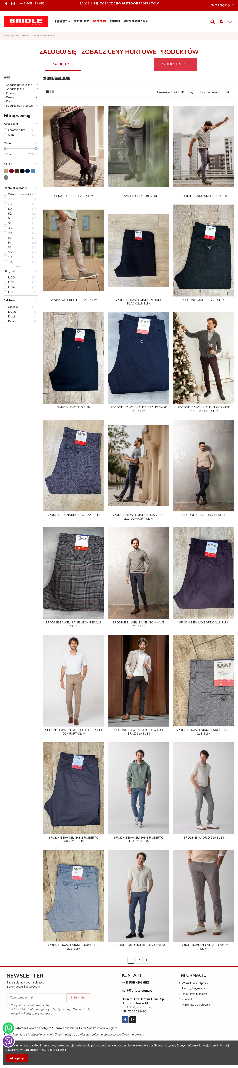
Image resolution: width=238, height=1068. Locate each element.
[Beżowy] (6, 171)
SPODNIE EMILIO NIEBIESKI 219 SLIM (138, 945)
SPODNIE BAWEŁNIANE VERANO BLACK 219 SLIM (139, 302)
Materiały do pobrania (196, 1005)
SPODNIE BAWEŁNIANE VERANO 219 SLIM (204, 947)
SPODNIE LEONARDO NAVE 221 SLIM (73, 515)
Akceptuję (17, 1058)
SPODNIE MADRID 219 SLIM (204, 838)
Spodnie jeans (15, 89)
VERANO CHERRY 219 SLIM (73, 196)
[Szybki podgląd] (77, 191)
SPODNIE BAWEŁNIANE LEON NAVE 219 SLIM (139, 624)
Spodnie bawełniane (19, 85)
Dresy (10, 97)
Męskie (7, 77)
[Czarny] (22, 171)
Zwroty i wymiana (193, 988)
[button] (62, 21)
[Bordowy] (11, 171)
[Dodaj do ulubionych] (71, 191)
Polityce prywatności (37, 1014)
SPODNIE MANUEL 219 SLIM (203, 300)
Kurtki (10, 101)
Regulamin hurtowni (195, 994)
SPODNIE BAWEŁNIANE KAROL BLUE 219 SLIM (73, 947)
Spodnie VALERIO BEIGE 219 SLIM (73, 300)
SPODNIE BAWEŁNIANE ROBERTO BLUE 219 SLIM (138, 839)
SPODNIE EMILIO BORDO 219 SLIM (203, 622)
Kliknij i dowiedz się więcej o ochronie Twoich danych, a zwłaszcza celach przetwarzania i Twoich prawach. (74, 1035)
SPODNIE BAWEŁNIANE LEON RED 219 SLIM (74, 624)
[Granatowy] (27, 171)
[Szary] (6, 177)
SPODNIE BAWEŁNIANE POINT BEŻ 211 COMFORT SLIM (73, 732)
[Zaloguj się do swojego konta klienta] (221, 21)
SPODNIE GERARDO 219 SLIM (203, 515)
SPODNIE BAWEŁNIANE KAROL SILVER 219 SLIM (203, 732)
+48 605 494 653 (32, 3)
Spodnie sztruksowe (19, 106)
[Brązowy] (17, 171)
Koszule (11, 93)
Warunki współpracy (195, 983)
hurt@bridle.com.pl (137, 990)
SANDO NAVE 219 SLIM (74, 407)
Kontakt (187, 999)
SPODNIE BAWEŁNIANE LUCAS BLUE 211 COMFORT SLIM (138, 517)
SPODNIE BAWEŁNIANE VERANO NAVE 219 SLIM (138, 409)
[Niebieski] (33, 171)
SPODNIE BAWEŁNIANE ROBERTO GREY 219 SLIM (73, 839)
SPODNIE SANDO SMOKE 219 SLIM (204, 196)
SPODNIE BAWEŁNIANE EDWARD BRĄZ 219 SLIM (138, 732)
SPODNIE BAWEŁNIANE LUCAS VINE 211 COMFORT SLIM (203, 409)
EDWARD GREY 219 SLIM (139, 196)
